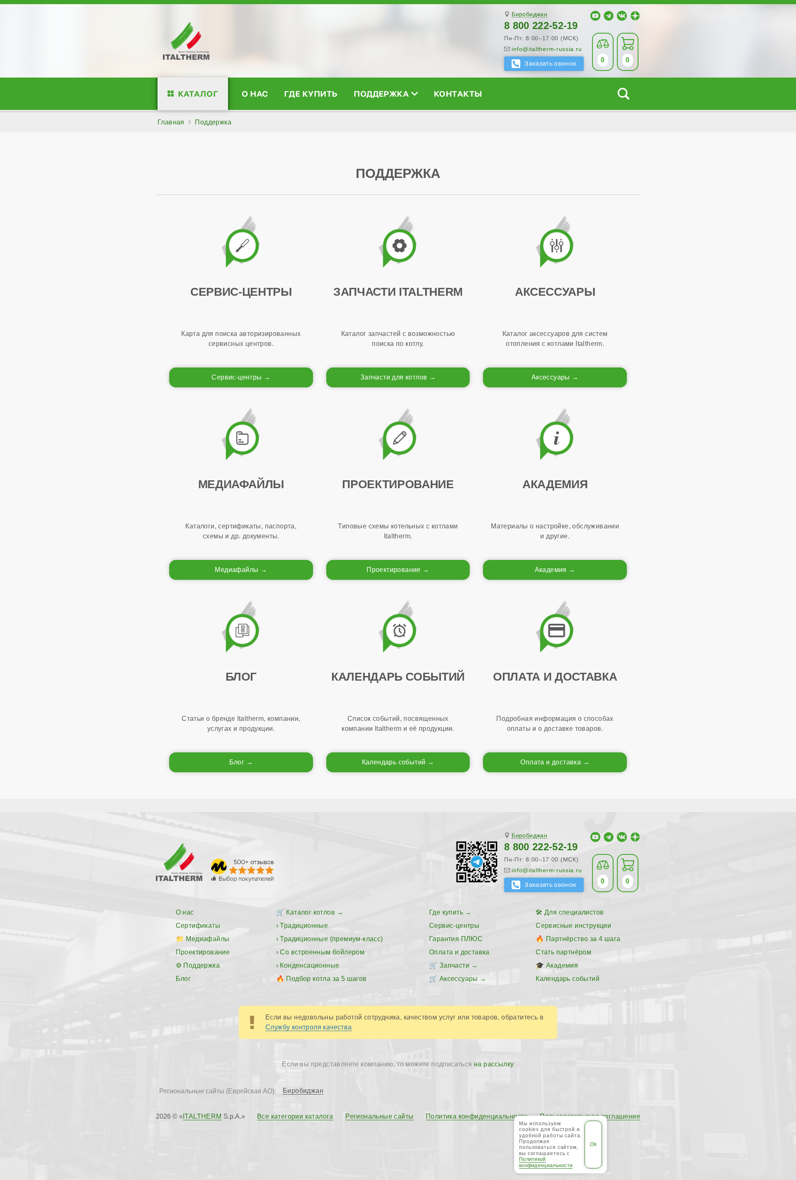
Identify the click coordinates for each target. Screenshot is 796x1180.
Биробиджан (529, 14)
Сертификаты (198, 925)
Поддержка (381, 93)
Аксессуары (550, 377)
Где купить (311, 93)
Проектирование (393, 569)
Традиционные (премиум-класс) (331, 938)
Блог (237, 762)
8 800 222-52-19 (541, 25)
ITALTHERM (202, 1116)
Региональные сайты (379, 1116)
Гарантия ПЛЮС (456, 938)
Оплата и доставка (550, 762)
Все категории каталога (295, 1116)
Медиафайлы (236, 569)
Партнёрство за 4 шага (583, 938)
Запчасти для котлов (393, 377)
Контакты (458, 93)
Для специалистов (574, 912)
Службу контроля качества (308, 1027)
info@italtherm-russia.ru (547, 49)
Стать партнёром (563, 952)
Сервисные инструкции (573, 925)
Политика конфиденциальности (477, 1116)
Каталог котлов (310, 912)
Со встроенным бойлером (322, 952)
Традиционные (304, 925)
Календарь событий (394, 762)
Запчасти (454, 965)
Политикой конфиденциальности (546, 1162)
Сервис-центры (236, 377)
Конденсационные (309, 965)
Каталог (198, 93)
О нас (255, 93)
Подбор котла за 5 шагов (326, 978)
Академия (551, 569)
